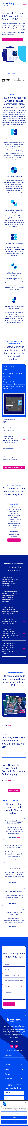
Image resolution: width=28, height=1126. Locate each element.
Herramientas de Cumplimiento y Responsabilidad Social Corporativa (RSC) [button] (10, 439)
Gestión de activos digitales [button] (9, 421)
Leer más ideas (14, 790)
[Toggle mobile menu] (24, 3)
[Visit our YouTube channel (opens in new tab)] (16, 1046)
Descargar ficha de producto (14, 467)
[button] (14, 582)
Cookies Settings (14, 1113)
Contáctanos (9, 1004)
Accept (14, 1121)
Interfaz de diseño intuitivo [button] (9, 368)
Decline (14, 1117)
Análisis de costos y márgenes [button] (9, 450)
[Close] (26, 1102)
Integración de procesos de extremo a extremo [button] (10, 458)
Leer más (4, 725)
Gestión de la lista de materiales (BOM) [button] (9, 429)
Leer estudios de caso (15, 540)
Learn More (23, 1110)
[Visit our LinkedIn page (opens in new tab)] (11, 1046)
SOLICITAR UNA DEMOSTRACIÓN (12, 39)
